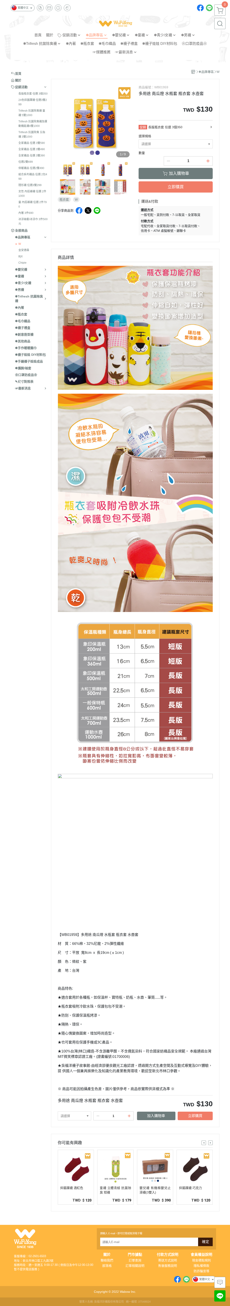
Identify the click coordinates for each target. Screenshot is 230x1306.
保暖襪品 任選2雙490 (31, 168)
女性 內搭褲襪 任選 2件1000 (32, 193)
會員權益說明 (201, 1254)
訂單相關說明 (135, 1265)
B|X (20, 256)
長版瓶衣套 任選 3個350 (33, 93)
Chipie (22, 262)
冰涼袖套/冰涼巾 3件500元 (33, 221)
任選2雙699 (25, 161)
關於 (107, 1254)
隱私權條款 (201, 1265)
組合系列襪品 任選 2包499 (32, 176)
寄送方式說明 (167, 1260)
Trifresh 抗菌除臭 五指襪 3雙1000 (31, 134)
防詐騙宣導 (201, 1271)
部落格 (107, 1265)
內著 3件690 (25, 213)
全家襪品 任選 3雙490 (31, 149)
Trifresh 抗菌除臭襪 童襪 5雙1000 (31, 113)
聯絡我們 (107, 1260)
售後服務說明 (167, 1265)
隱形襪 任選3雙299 (30, 185)
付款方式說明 (167, 1254)
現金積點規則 (201, 1260)
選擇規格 (145, 136)
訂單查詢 (135, 1260)
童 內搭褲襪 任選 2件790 (32, 204)
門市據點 (135, 1254)
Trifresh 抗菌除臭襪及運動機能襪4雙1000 (32, 124)
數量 (142, 153)
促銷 (143, 127)
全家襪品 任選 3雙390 (31, 155)
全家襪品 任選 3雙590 (31, 143)
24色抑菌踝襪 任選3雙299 (32, 102)
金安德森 (23, 250)
